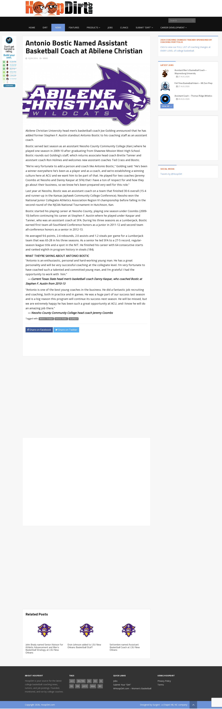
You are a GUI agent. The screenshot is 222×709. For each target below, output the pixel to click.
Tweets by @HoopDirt (171, 173)
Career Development (173, 27)
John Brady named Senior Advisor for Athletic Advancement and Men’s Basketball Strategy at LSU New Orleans (44, 648)
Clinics (124, 27)
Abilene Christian (46, 319)
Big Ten (81, 681)
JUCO (85, 686)
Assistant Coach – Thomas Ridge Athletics (193, 95)
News (58, 27)
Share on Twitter (67, 329)
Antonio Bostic (61, 319)
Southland (73, 319)
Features (74, 27)
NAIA (93, 686)
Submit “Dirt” (143, 27)
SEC (100, 686)
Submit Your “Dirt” (122, 684)
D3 (95, 681)
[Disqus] (86, 481)
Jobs (110, 27)
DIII (77, 686)
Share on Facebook (40, 329)
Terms (161, 684)
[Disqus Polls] (86, 397)
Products (92, 27)
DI (101, 681)
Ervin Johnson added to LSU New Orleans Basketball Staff (84, 646)
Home (32, 27)
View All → (167, 106)
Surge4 (156, 704)
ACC (72, 681)
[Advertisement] (173, 8)
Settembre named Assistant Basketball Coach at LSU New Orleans (125, 647)
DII (71, 686)
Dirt (45, 27)
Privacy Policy (164, 680)
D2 (89, 681)
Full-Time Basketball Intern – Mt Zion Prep (193, 83)
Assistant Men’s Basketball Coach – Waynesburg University (191, 72)
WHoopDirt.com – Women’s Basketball (132, 688)
